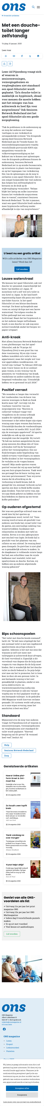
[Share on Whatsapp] (6, 56)
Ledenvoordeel (11, 1047)
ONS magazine (12, 1036)
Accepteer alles (22, 1088)
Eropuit (8, 1044)
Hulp (6, 745)
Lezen (8, 1041)
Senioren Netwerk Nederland (18, 750)
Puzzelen (9, 1051)
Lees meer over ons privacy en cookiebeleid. (22, 1102)
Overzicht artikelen (11, 16)
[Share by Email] (14, 56)
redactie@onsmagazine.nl (11, 1022)
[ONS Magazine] (14, 6)
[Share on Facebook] (22, 56)
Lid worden (22, 269)
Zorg (6, 755)
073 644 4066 (7, 1025)
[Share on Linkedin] (38, 56)
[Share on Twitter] (30, 56)
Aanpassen (22, 1095)
